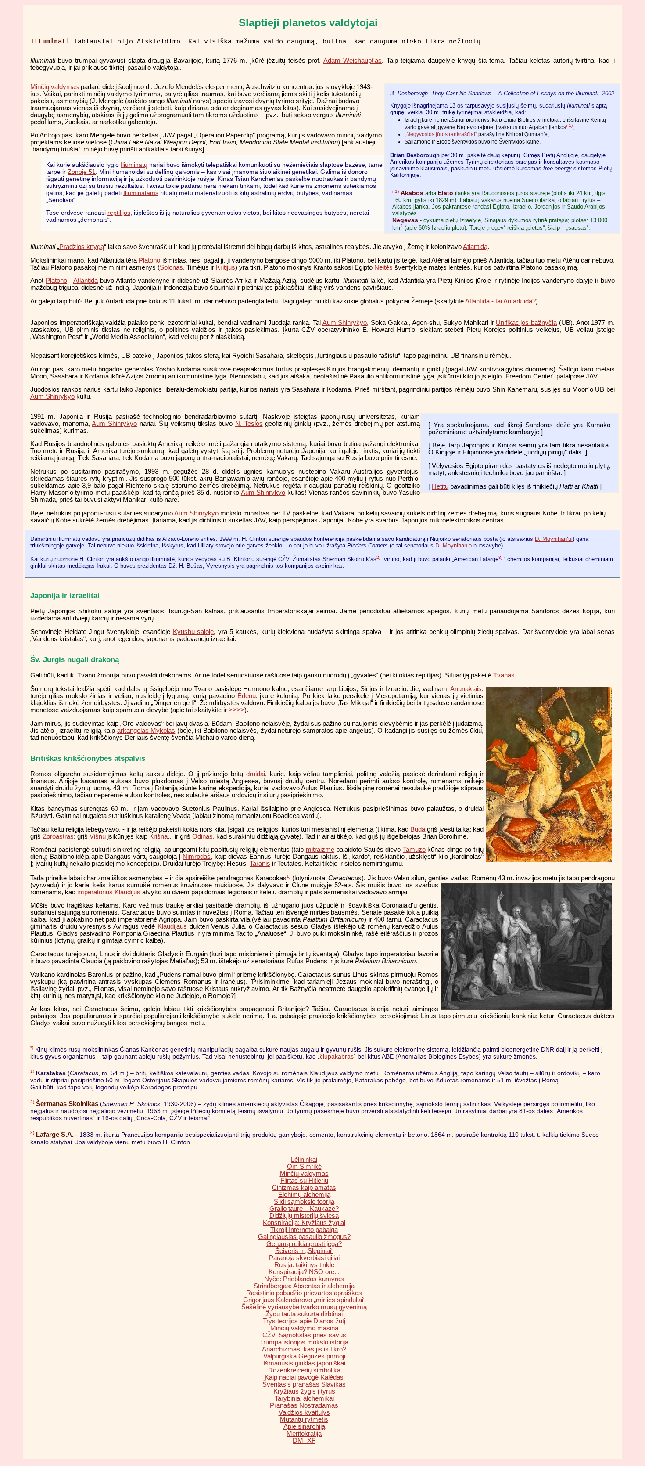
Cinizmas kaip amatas (304, 1187)
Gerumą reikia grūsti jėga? (304, 1243)
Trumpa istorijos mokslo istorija (304, 1342)
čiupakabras (337, 1056)
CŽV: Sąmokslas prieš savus (304, 1335)
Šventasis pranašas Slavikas (304, 1384)
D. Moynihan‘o (453, 545)
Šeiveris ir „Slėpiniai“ (304, 1250)
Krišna (158, 836)
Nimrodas (197, 856)
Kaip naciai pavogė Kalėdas (304, 1377)
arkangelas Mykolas (146, 730)
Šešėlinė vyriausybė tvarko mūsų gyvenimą (304, 1307)
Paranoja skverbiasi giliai (304, 1257)
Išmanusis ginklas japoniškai (304, 1363)
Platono (149, 260)
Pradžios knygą (81, 246)
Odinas (202, 836)
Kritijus (225, 267)
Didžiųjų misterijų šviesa (304, 1215)
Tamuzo (414, 849)
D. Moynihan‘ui (554, 539)
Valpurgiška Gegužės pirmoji (304, 1356)
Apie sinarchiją (304, 1426)
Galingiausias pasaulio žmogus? (304, 1236)
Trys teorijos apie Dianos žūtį (304, 1321)
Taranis (260, 863)
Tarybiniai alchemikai (304, 1398)
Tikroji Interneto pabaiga (304, 1229)
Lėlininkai (304, 1159)
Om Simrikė (304, 1166)
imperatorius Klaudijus (108, 892)
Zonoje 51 (82, 171)
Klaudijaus (172, 926)
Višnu (98, 836)
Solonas (171, 267)
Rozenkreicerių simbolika (304, 1370)
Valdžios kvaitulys (304, 1412)
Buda (417, 829)
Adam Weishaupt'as (352, 60)
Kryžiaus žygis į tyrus (304, 1391)
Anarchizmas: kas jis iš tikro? (304, 1349)
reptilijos (119, 212)
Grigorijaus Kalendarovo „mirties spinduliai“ (304, 1300)
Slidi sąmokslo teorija (304, 1201)
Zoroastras (58, 836)
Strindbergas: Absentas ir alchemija (304, 1286)
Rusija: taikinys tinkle (304, 1264)
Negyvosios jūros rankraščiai (440, 134)
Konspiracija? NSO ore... (304, 1271)
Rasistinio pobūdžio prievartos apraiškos (304, 1293)
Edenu (246, 695)
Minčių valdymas (54, 86)
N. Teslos (249, 423)
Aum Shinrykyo (344, 322)
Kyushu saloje (193, 631)
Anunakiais (466, 688)
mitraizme (320, 849)
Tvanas (504, 675)
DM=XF (304, 1440)
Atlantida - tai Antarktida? (500, 301)
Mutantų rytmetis (304, 1419)
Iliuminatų (134, 164)
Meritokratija (304, 1433)
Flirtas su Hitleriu (304, 1180)
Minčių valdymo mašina (304, 1328)
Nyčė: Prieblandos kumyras (304, 1278)
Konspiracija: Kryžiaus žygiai (304, 1222)
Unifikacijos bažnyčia (526, 322)
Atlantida (85, 280)
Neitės (383, 267)
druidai (255, 774)
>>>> (236, 709)
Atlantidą (475, 246)
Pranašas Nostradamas (304, 1405)
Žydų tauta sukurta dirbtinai (304, 1314)
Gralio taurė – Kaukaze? (304, 1208)
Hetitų (440, 486)
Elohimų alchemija (304, 1194)
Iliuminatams (140, 192)
